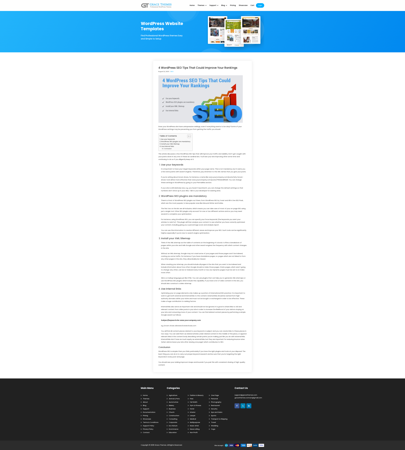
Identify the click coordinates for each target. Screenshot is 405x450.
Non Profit (194, 432)
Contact (146, 432)
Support (212, 5)
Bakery (171, 405)
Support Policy (148, 426)
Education (173, 432)
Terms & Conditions (150, 422)
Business (172, 409)
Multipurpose (195, 422)
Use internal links (167, 146)
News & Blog (195, 429)
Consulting (173, 419)
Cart (252, 5)
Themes (201, 5)
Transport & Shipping (219, 419)
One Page (215, 395)
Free (191, 399)
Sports (213, 415)
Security (214, 409)
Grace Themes (160, 445)
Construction (174, 415)
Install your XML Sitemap (170, 144)
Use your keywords (168, 139)
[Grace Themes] (156, 6)
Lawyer (192, 415)
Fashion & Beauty (196, 395)
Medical (193, 419)
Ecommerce (173, 429)
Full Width (193, 402)
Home (192, 5)
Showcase (243, 5)
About (145, 402)
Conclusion (167, 149)
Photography (216, 402)
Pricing (233, 5)
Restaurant (215, 405)
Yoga (213, 429)
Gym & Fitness (195, 405)
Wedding (214, 426)
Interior (192, 412)
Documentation (149, 412)
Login (260, 5)
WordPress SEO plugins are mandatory (175, 142)
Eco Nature (173, 426)
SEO (172, 71)
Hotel (192, 409)
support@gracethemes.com (246, 395)
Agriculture (173, 395)
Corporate (173, 422)
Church (171, 412)
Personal (214, 399)
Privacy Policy (148, 429)
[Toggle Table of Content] (188, 136)
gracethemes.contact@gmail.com (248, 398)
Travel (213, 422)
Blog (223, 5)
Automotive (173, 402)
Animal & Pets (174, 399)
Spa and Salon (216, 412)
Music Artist (194, 426)
